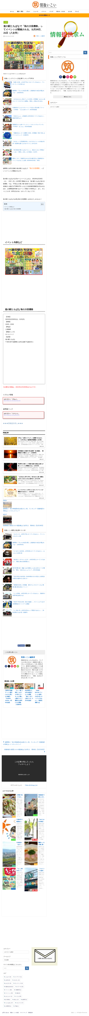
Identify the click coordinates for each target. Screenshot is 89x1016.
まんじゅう (8, 996)
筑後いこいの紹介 (14, 1012)
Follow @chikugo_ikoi (31, 785)
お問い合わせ (5, 1012)
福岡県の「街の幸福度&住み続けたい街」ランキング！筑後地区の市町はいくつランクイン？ (24, 743)
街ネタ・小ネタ (60, 11)
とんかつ (8, 976)
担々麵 (7, 999)
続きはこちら (67, 96)
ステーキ (20, 986)
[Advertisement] (24, 224)
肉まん (16, 999)
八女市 (5, 22)
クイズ (51, 11)
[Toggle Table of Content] (41, 204)
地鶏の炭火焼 (9, 986)
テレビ (77, 11)
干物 (17, 1006)
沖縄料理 (18, 989)
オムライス (20, 1002)
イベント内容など (9, 206)
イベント (43, 11)
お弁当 (7, 980)
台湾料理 (8, 1006)
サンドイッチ (19, 983)
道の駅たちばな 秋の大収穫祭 (13, 208)
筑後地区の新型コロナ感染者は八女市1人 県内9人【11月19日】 (24, 749)
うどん (18, 996)
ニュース (35, 11)
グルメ (28, 11)
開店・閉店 (20, 11)
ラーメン (8, 989)
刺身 (18, 993)
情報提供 (30, 1012)
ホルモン (17, 980)
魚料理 (24, 999)
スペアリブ (18, 976)
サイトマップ (23, 1012)
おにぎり (8, 983)
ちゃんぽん (9, 1002)
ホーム (12, 11)
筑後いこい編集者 (40, 35)
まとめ (70, 11)
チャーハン (9, 993)
